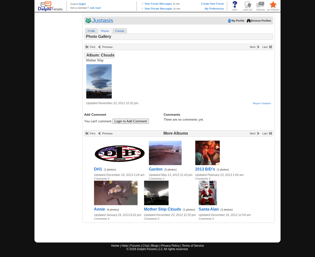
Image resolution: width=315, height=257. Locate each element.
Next (252, 46)
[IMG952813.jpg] (99, 97)
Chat (145, 245)
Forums (135, 245)
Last (265, 46)
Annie (99, 209)
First (92, 46)
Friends (119, 30)
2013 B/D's (205, 169)
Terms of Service (193, 245)
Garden (156, 169)
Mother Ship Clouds (162, 209)
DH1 (98, 169)
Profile (91, 30)
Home (115, 245)
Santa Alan (209, 209)
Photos (105, 30)
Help (125, 245)
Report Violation (262, 103)
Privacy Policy (170, 245)
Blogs (155, 245)
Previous (107, 46)
